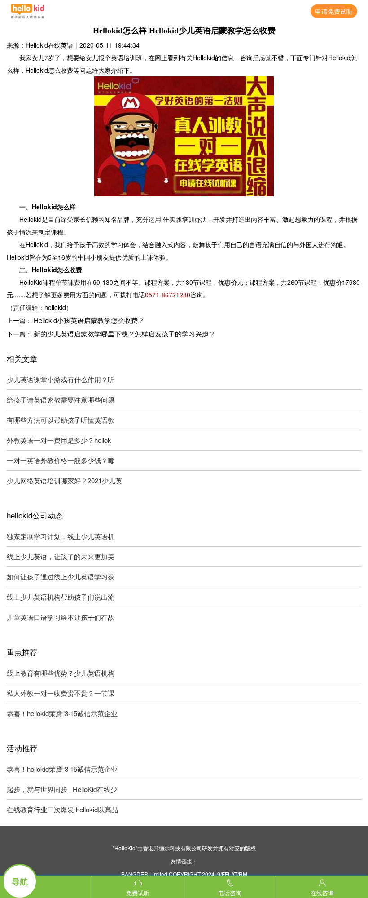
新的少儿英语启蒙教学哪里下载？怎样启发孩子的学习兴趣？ (124, 333)
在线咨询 (322, 893)
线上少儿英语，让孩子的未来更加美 (60, 556)
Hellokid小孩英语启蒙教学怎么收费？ (89, 320)
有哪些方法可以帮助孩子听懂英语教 (60, 420)
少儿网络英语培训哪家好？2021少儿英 (64, 480)
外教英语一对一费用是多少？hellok (59, 440)
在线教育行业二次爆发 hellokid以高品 (62, 809)
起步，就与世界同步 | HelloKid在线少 (62, 789)
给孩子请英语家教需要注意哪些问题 (60, 399)
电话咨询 (229, 893)
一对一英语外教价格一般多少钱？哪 (60, 460)
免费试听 (137, 893)
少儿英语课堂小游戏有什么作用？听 (60, 379)
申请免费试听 (334, 11)
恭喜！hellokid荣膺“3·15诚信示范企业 (62, 713)
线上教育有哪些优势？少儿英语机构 (60, 672)
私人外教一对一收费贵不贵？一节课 (60, 693)
